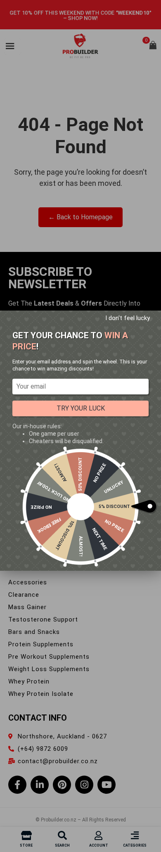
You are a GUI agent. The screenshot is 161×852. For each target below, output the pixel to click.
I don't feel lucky (127, 318)
